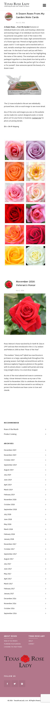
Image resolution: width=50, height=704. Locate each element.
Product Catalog (10, 434)
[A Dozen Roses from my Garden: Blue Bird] (35, 150)
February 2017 (9, 589)
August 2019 (8, 470)
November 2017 (10, 544)
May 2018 (7, 524)
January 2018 (9, 539)
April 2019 (8, 485)
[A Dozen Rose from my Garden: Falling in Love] (14, 192)
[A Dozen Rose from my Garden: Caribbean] (14, 171)
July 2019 (7, 475)
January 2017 (9, 594)
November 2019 (10, 455)
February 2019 (9, 495)
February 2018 (9, 534)
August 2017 (8, 559)
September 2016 (10, 613)
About (31, 641)
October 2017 (9, 549)
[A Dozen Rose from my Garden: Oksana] (35, 213)
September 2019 (10, 465)
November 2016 (10, 603)
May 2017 (7, 574)
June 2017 (8, 569)
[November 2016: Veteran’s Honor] (8, 284)
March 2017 (8, 584)
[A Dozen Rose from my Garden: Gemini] (35, 192)
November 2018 (10, 500)
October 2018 (9, 504)
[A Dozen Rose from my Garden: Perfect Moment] (14, 234)
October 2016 (9, 608)
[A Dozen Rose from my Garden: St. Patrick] (14, 255)
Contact (31, 644)
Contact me (36, 118)
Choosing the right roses (13, 647)
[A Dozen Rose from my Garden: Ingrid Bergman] (14, 213)
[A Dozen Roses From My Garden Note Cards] (8, 16)
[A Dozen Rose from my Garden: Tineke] (35, 255)
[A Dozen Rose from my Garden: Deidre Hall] (35, 171)
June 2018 (8, 519)
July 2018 (7, 514)
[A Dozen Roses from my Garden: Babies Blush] (14, 150)
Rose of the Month (11, 429)
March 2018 (8, 529)
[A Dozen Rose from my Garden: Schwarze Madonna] (35, 234)
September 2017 (10, 554)
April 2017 (8, 579)
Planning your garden (12, 644)
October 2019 (9, 460)
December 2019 (10, 450)
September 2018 (10, 509)
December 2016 (10, 599)
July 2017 (7, 564)
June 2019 (8, 480)
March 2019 (8, 490)
